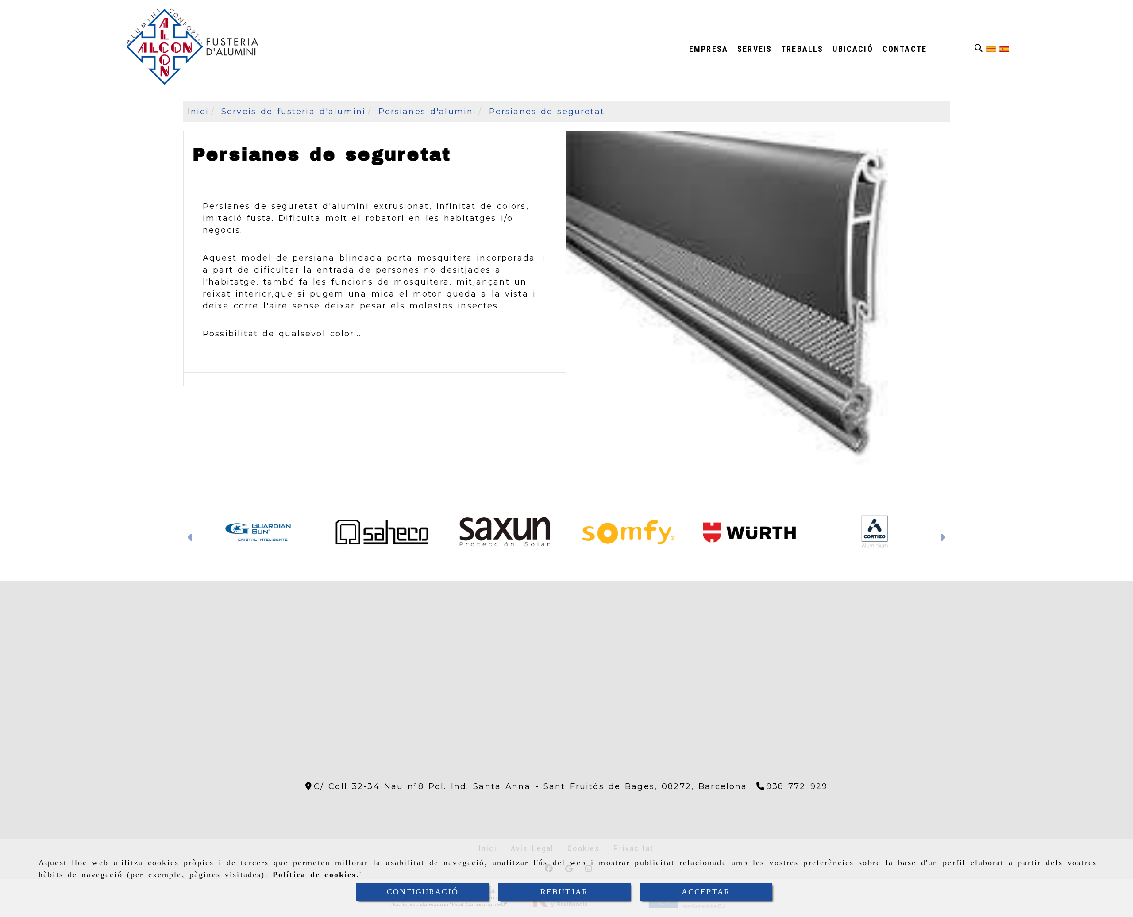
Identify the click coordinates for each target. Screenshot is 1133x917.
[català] (991, 49)
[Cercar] (978, 48)
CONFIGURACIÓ (423, 891)
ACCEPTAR (706, 891)
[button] (190, 538)
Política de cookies (314, 874)
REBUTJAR (564, 891)
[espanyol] (1004, 49)
